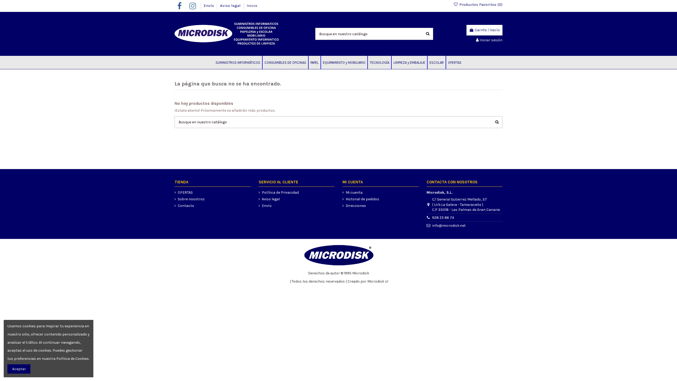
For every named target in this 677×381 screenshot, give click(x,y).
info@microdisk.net (449, 225)
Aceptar (19, 369)
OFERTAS (185, 192)
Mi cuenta (354, 192)
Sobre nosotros (191, 199)
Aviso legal (231, 5)
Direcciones (356, 205)
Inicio (252, 5)
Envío (209, 5)
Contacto (186, 205)
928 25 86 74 (443, 217)
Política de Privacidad (280, 192)
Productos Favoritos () (480, 4)
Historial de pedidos (362, 199)
